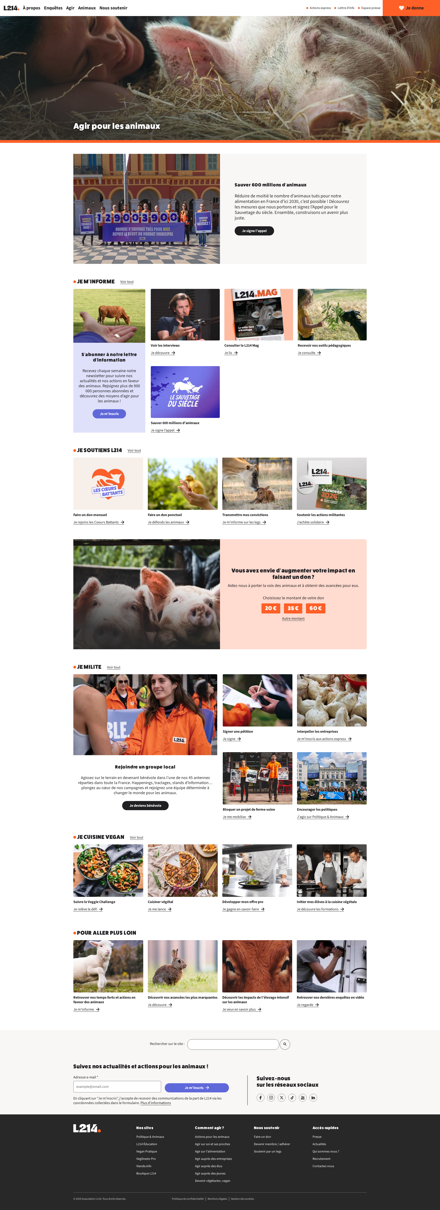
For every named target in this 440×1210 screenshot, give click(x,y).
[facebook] (260, 1098)
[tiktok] (292, 1098)
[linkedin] (313, 1098)
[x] (282, 1098)
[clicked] (285, 1044)
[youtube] (303, 1098)
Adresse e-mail (85, 1077)
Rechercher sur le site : (167, 1044)
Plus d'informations (155, 1102)
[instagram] (271, 1098)
